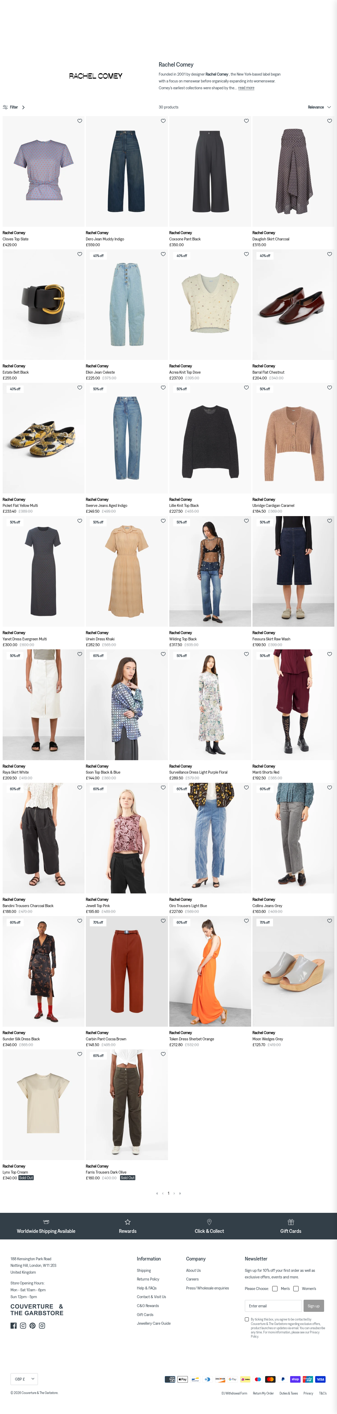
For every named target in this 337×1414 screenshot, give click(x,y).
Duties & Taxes (289, 1393)
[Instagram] (23, 1326)
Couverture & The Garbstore (40, 1393)
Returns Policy (148, 1279)
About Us (193, 1270)
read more (246, 87)
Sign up (314, 1305)
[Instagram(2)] (42, 1326)
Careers (192, 1279)
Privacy (308, 1393)
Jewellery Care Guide (154, 1323)
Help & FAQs (147, 1288)
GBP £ (20, 1379)
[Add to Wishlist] (79, 120)
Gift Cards (145, 1314)
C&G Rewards (148, 1305)
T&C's (322, 1393)
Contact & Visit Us (151, 1296)
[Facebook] (14, 1326)
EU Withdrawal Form (234, 1393)
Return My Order (263, 1393)
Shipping (144, 1270)
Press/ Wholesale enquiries (207, 1288)
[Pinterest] (32, 1326)
